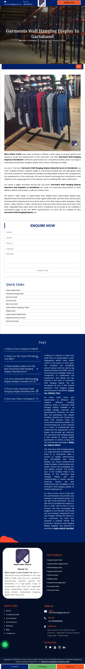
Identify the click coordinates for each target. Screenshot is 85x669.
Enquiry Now (69, 2)
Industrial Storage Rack (15, 294)
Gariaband (32, 40)
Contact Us (10, 633)
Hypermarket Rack (54, 571)
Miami (57, 445)
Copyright (7, 659)
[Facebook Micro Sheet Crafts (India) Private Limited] (46, 647)
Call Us (15, 667)
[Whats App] (5, 644)
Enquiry (71, 667)
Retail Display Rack (54, 567)
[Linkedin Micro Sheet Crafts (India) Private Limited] (64, 647)
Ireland (51, 445)
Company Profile (12, 614)
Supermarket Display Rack (16, 314)
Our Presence (11, 622)
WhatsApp (43, 667)
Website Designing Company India (55, 662)
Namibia (70, 528)
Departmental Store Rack (16, 318)
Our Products (11, 618)
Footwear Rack (53, 586)
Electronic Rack (12, 304)
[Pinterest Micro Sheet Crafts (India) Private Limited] (55, 647)
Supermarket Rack (13, 290)
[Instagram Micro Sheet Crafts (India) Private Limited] (59, 647)
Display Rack (10, 311)
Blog (7, 630)
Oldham (51, 393)
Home (23, 40)
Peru (58, 393)
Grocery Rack (11, 300)
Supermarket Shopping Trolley (17, 307)
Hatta (56, 528)
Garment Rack (11, 297)
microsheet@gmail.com (13, 4)
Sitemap (9, 626)
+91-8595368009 (55, 621)
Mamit (62, 528)
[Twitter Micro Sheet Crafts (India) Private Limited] (50, 647)
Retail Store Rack (12, 321)
